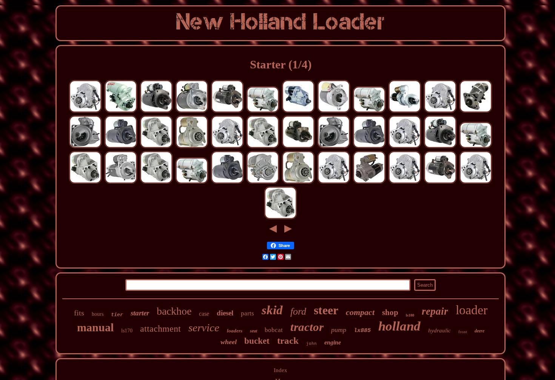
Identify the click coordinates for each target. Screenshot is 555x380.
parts (247, 313)
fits (79, 313)
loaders (234, 331)
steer (326, 310)
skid (272, 310)
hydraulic (439, 330)
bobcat (274, 330)
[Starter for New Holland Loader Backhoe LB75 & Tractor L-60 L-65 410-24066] (85, 147)
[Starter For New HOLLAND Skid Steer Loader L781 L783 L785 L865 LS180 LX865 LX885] (156, 111)
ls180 (410, 315)
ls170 (127, 331)
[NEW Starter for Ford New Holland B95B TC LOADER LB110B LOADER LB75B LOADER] (85, 182)
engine (332, 342)
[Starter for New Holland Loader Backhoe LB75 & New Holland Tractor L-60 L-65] (334, 147)
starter (140, 313)
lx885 (362, 330)
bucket (257, 341)
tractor (307, 327)
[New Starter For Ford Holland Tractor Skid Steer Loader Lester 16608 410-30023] (192, 111)
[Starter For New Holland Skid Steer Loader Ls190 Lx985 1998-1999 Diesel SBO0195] (298, 147)
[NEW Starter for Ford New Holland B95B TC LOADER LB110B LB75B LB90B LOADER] (156, 147)
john (311, 343)
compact (360, 312)
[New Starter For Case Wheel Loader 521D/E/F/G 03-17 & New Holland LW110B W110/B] (298, 111)
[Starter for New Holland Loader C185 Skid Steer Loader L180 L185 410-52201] (85, 111)
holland (399, 326)
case (204, 313)
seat (253, 331)
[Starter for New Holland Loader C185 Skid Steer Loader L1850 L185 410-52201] (227, 147)
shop (390, 312)
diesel (225, 313)
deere (479, 331)
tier (117, 314)
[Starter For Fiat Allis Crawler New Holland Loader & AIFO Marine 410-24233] (369, 147)
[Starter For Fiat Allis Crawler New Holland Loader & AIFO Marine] (121, 147)
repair (435, 311)
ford (298, 311)
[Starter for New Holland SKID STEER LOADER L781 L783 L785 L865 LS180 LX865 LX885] (440, 147)
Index (280, 370)
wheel (228, 342)
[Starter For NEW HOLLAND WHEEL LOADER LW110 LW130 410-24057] (121, 182)
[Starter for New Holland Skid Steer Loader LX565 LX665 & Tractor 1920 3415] (263, 182)
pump (338, 330)
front (462, 331)
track (288, 340)
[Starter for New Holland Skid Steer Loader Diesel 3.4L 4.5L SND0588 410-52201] (440, 111)
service (203, 327)
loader (471, 310)
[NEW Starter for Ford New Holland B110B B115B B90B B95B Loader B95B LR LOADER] (263, 147)
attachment (160, 329)
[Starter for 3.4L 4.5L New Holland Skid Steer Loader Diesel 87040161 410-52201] (405, 182)
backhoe (174, 311)
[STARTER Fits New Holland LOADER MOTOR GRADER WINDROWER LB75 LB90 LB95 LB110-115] (227, 111)
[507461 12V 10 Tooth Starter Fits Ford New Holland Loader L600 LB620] (369, 182)
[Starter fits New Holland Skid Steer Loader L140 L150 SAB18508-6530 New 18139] (263, 111)
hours (97, 314)
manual (95, 327)
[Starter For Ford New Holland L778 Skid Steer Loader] (334, 111)
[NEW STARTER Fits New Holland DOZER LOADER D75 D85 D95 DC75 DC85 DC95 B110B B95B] (476, 111)
